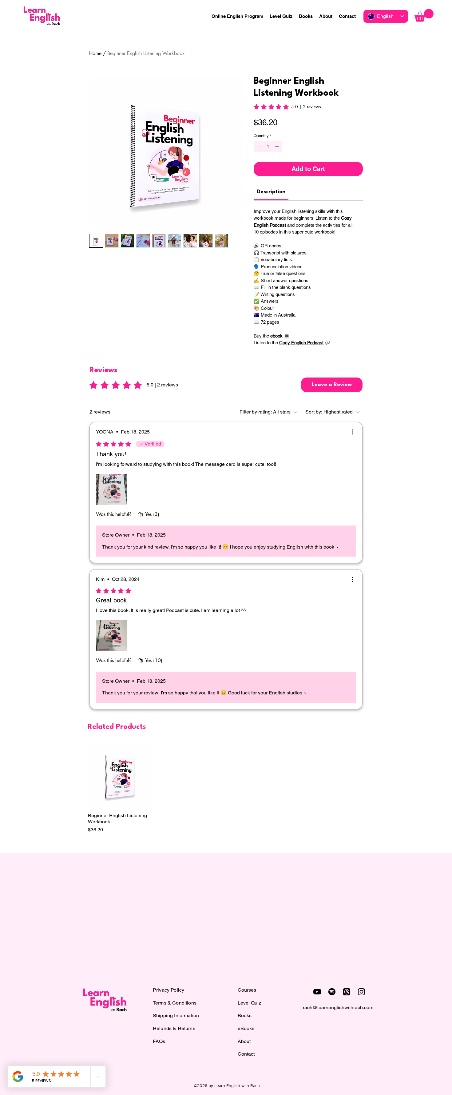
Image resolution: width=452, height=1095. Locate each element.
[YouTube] (317, 992)
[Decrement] (258, 146)
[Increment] (277, 146)
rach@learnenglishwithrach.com (338, 1007)
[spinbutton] (268, 146)
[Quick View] (120, 775)
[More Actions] (352, 432)
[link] (287, 107)
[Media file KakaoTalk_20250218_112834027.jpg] (111, 489)
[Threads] (346, 992)
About (244, 1041)
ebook (276, 335)
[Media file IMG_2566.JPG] (111, 635)
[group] (226, 788)
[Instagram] (361, 992)
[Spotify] (332, 992)
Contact (246, 1054)
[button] (424, 15)
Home (95, 53)
